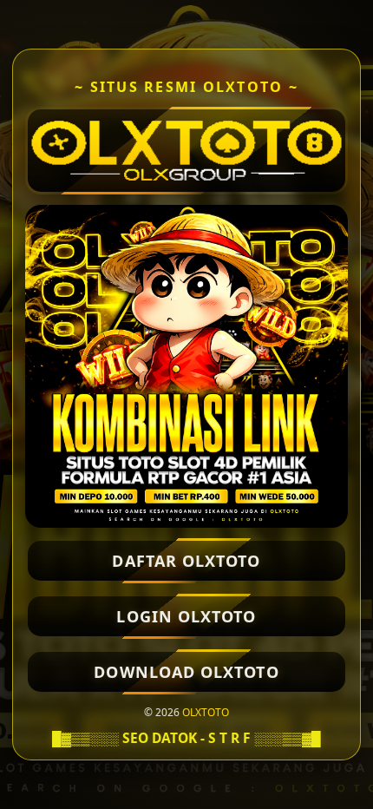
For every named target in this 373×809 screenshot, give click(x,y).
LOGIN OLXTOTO (186, 616)
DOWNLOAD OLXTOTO (186, 671)
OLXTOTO (205, 712)
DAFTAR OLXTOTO (186, 560)
